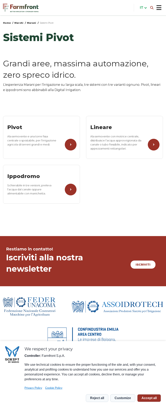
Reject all (97, 398)
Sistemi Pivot (46, 22)
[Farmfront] (20, 8)
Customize (123, 398)
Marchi (18, 22)
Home (7, 22)
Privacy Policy (33, 387)
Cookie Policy (53, 387)
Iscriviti (143, 264)
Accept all (149, 398)
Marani (31, 22)
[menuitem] (142, 7)
